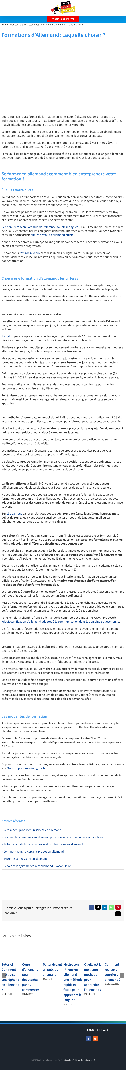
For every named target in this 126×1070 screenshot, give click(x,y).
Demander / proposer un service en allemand (32, 830)
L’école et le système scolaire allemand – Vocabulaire (37, 866)
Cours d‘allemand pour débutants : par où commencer (30, 977)
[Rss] (95, 1038)
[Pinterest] (118, 907)
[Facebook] (91, 907)
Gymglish (7, 336)
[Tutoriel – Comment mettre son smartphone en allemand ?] (11, 952)
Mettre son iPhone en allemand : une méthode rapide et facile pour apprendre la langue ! (73, 982)
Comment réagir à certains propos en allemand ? (34, 851)
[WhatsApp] (111, 907)
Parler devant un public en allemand (52, 969)
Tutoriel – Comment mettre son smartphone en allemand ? (10, 977)
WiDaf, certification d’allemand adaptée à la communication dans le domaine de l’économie (60, 622)
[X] (98, 907)
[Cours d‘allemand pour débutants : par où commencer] (32, 952)
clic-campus (14, 514)
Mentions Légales (64, 1060)
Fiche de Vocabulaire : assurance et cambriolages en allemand (43, 844)
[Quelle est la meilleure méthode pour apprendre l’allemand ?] (94, 952)
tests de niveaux (30, 253)
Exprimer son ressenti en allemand (25, 859)
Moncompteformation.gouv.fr (26, 768)
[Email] (118, 914)
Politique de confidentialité (84, 1060)
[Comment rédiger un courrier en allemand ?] (114, 952)
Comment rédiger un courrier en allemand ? (112, 972)
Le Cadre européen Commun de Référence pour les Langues (40, 227)
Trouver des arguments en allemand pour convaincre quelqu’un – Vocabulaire (53, 837)
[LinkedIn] (104, 907)
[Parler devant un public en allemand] (53, 952)
